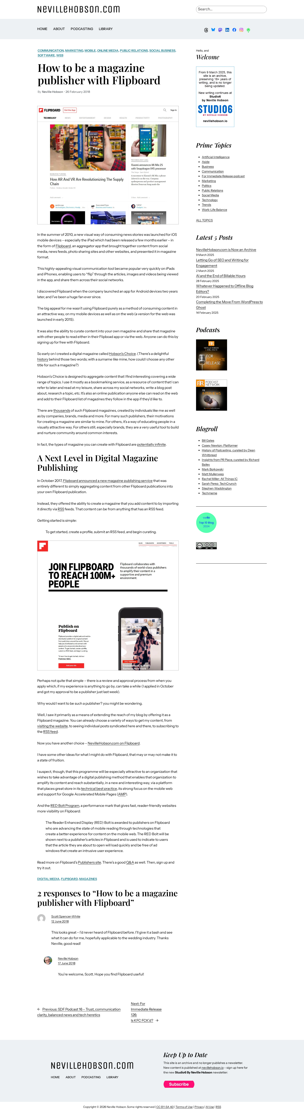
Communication (51, 50)
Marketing (74, 50)
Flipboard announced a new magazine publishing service (108, 481)
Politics (206, 186)
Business (208, 166)
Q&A (130, 862)
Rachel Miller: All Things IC (220, 479)
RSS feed (50, 732)
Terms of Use (184, 1106)
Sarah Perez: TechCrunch (219, 483)
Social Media (210, 195)
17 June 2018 (66, 963)
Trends (206, 205)
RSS (61, 509)
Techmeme (209, 493)
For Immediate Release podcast (223, 176)
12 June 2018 (60, 921)
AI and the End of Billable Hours (220, 276)
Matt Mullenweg (213, 474)
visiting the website (52, 726)
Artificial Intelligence (216, 157)
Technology (210, 200)
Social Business (162, 50)
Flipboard (63, 246)
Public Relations (134, 50)
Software (46, 55)
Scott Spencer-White (65, 916)
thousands (61, 410)
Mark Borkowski (212, 469)
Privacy (199, 1106)
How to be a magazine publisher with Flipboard (99, 73)
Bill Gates (208, 440)
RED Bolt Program (64, 805)
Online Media (107, 50)
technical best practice (99, 789)
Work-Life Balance (214, 210)
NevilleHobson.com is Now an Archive (226, 250)
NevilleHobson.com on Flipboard (114, 743)
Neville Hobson (68, 958)
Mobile (90, 50)
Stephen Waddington (217, 488)
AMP (122, 794)
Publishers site (89, 862)
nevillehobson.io (213, 1068)
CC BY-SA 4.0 (165, 1106)
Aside (205, 162)
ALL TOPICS (204, 220)
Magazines (88, 879)
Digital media (48, 879)
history (42, 359)
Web (59, 55)
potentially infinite (151, 444)
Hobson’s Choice (122, 354)
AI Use (210, 1106)
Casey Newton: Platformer (220, 445)
